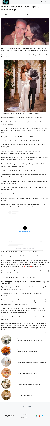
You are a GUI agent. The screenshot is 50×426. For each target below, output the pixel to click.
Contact (25, 415)
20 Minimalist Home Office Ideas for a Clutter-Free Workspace (32, 362)
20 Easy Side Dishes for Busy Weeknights (27, 351)
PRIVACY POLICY (25, 417)
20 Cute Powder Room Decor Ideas (25, 395)
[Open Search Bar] (42, 2)
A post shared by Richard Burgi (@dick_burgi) (25, 248)
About (25, 414)
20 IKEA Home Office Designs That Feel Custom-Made (30, 340)
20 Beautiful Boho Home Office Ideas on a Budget (29, 384)
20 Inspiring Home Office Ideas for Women (27, 373)
